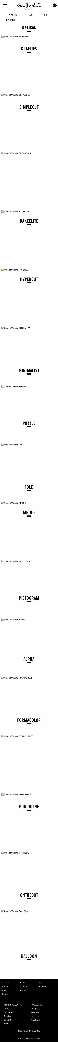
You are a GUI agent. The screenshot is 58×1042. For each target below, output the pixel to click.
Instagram (35, 1008)
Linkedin (35, 1016)
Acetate (4, 986)
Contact (7, 1020)
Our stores (8, 1012)
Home (6, 20)
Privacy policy (34, 1031)
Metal (3, 990)
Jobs (6, 1024)
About (6, 1008)
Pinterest (35, 1012)
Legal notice (23, 1031)
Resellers (8, 1016)
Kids (46, 14)
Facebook (35, 1020)
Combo (4, 994)
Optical (13, 14)
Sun (31, 14)
